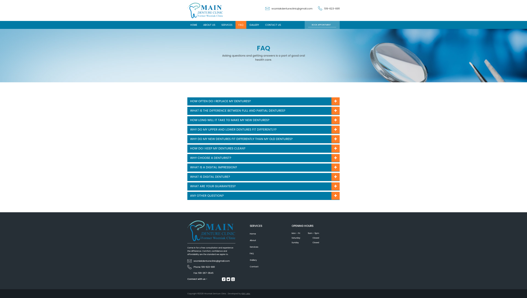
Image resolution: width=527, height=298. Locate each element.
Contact (254, 266)
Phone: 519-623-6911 (204, 267)
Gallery (254, 25)
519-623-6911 (332, 8)
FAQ (241, 25)
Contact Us (273, 25)
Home (193, 25)
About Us (209, 25)
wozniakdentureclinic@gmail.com (291, 8)
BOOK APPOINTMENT (321, 24)
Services (226, 25)
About (253, 240)
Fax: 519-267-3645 (203, 273)
